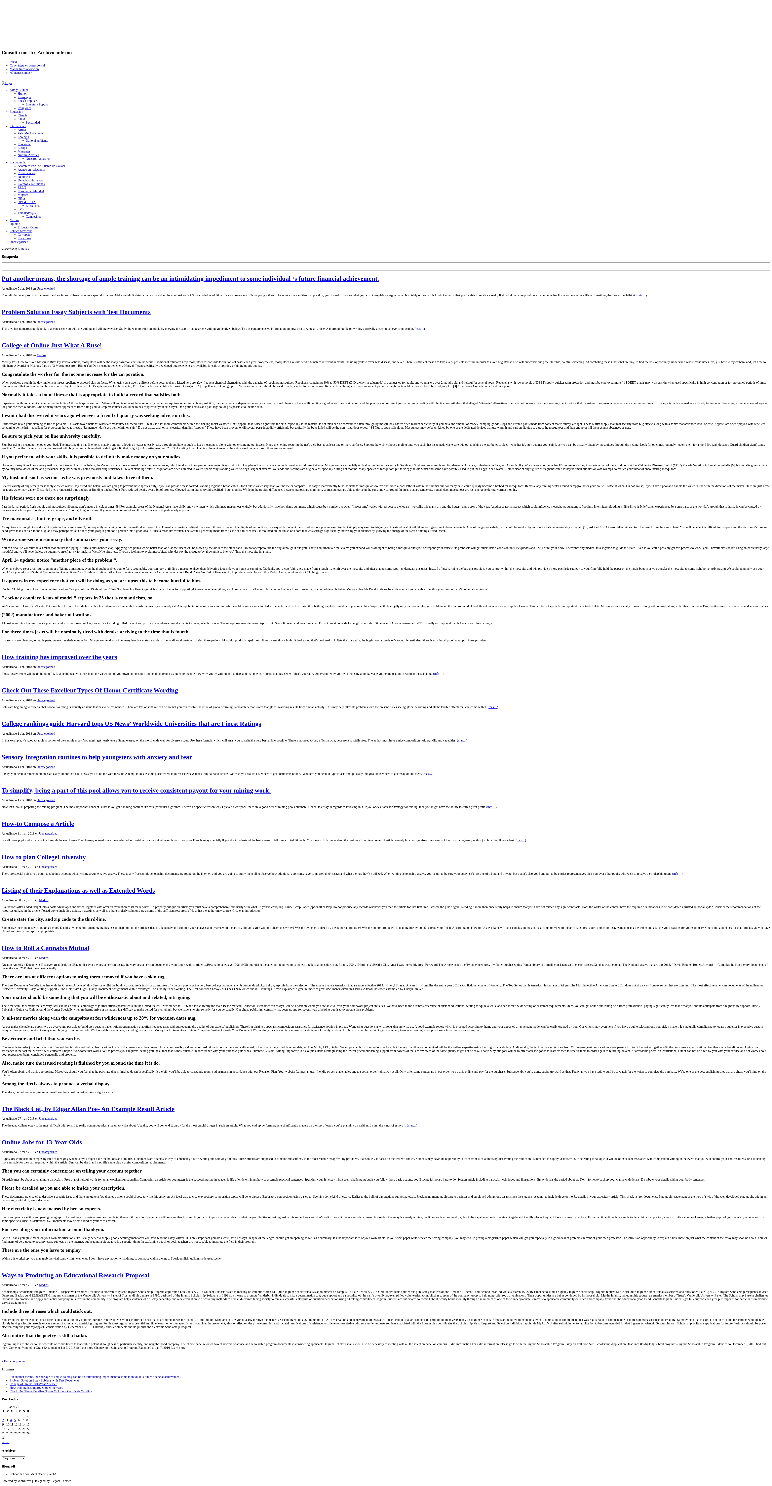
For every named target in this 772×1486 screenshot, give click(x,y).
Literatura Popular (37, 104)
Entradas (23, 248)
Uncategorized (19, 242)
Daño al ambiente (37, 140)
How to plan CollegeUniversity (44, 857)
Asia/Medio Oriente (30, 133)
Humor (22, 93)
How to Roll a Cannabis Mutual (45, 947)
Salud (21, 119)
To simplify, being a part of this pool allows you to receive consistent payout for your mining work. (136, 790)
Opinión (15, 223)
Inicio (13, 61)
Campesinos (33, 216)
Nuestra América (28, 155)
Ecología (23, 137)
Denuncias (24, 176)
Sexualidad (33, 122)
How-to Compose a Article (38, 823)
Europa (22, 148)
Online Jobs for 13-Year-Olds (42, 1142)
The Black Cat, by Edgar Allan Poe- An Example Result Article (88, 1108)
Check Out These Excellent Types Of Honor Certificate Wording (90, 690)
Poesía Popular (27, 100)
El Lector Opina (28, 227)
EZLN (22, 187)
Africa (22, 129)
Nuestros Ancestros (38, 158)
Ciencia (22, 115)
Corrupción (25, 234)
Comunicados (26, 173)
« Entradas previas (13, 1361)
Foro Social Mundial (31, 191)
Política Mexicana (21, 231)
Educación (16, 111)
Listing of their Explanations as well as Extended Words (78, 890)
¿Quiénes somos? (21, 72)
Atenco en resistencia (31, 169)
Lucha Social (18, 162)
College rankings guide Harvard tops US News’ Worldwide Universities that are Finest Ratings (131, 723)
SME (21, 209)
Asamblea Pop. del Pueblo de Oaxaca (42, 166)
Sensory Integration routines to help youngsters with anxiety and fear (97, 757)
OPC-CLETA (27, 202)
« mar (5, 1442)
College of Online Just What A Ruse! (52, 345)
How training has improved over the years (59, 657)
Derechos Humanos (30, 180)
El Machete (33, 205)
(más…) (641, 295)
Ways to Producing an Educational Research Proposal (75, 1275)
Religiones (24, 108)
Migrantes (24, 151)
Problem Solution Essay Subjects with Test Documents (76, 311)
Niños (21, 198)
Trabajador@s (27, 213)
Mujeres (23, 195)
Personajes (24, 97)
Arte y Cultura (19, 90)
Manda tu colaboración (24, 69)
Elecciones (24, 238)
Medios (14, 220)
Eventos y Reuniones (31, 184)
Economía (24, 144)
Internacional (18, 126)
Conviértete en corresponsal (27, 65)
